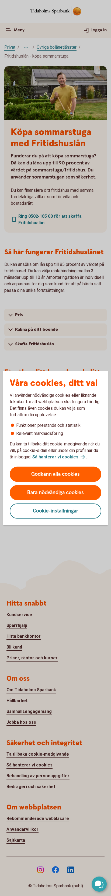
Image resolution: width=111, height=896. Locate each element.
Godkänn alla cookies (55, 474)
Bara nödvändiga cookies (55, 492)
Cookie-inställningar (55, 511)
